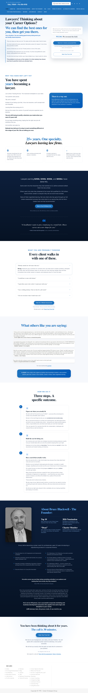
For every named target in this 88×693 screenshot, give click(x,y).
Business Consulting (24, 676)
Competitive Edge (35, 680)
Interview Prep (34, 683)
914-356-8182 (22, 4)
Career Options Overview (37, 668)
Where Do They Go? (36, 670)
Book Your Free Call (67, 54)
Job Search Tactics (35, 681)
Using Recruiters (35, 685)
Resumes (33, 676)
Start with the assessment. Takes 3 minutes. (50, 654)
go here (49, 365)
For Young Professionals (12, 670)
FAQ (21, 674)
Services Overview (35, 674)
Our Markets (9, 672)
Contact (21, 672)
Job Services (9, 676)
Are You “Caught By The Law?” (38, 672)
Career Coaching (35, 678)
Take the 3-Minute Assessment (44, 302)
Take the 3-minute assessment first (67, 43)
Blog (21, 670)
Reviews (22, 668)
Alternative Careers (11, 674)
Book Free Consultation (62, 3)
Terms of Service (24, 678)
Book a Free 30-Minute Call (44, 206)
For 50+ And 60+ (10, 678)
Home (7, 668)
